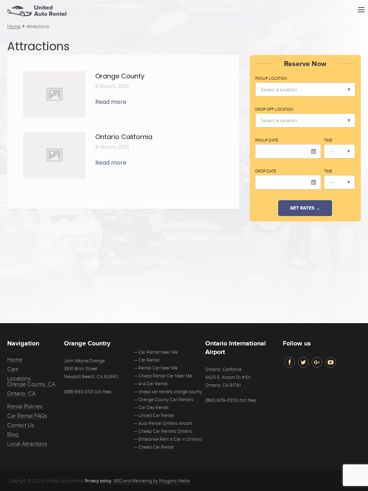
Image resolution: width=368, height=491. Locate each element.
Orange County (119, 76)
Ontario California (123, 136)
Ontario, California (223, 369)
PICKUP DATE (266, 140)
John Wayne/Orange (84, 361)
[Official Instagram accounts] (317, 362)
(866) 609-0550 (221, 400)
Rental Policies (24, 406)
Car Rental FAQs (27, 416)
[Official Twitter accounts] (303, 362)
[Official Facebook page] (289, 362)
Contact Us (20, 425)
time (328, 140)
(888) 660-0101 (78, 392)
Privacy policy (98, 481)
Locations (19, 378)
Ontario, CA (21, 393)
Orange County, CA (31, 384)
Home (14, 360)
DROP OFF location (274, 109)
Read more (110, 102)
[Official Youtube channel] (330, 362)
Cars (12, 369)
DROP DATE (265, 171)
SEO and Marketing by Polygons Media (151, 481)
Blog (12, 434)
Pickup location (271, 79)
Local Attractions (27, 444)
